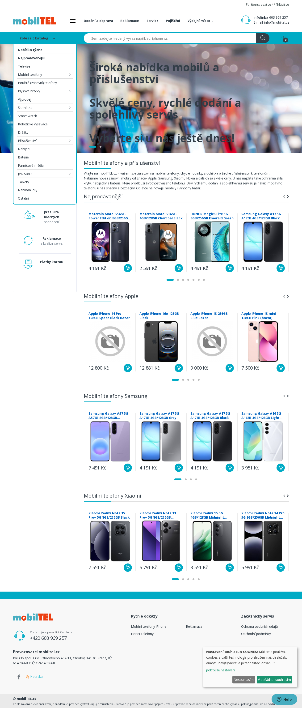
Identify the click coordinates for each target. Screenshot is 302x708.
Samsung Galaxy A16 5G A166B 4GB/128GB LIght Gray (261, 415)
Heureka (36, 676)
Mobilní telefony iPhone (148, 626)
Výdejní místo (199, 20)
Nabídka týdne (30, 49)
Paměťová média (31, 165)
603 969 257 (278, 17)
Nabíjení (24, 149)
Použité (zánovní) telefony (37, 83)
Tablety (23, 182)
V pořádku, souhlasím (274, 679)
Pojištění (173, 20)
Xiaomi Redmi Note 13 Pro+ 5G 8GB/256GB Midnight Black (157, 515)
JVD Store (25, 173)
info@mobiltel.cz (276, 22)
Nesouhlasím (244, 679)
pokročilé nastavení (220, 670)
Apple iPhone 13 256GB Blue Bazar (209, 315)
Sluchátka (25, 107)
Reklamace (129, 20)
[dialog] (250, 667)
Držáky (23, 132)
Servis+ (153, 20)
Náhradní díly (27, 190)
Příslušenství (27, 140)
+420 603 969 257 (48, 638)
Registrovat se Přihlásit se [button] (269, 4)
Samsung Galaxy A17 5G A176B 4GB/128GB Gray (159, 415)
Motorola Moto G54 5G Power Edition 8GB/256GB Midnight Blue (109, 216)
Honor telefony (142, 633)
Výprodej (24, 99)
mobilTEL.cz (27, 698)
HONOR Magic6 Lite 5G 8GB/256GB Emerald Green (212, 216)
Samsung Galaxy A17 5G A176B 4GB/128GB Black (261, 216)
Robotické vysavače (32, 124)
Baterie (23, 157)
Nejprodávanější (31, 58)
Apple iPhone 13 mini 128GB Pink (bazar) (258, 315)
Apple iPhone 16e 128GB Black (159, 315)
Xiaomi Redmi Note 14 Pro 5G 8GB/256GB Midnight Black (263, 515)
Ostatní (23, 198)
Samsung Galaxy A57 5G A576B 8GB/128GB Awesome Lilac (108, 415)
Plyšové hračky (29, 91)
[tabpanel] (151, 98)
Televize (24, 66)
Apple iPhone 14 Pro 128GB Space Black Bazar (109, 315)
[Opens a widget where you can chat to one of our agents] (284, 700)
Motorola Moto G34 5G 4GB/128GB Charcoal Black (161, 216)
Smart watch (27, 116)
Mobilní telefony (30, 74)
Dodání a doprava (98, 20)
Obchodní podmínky (256, 633)
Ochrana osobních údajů (259, 626)
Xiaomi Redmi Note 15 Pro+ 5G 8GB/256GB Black (109, 515)
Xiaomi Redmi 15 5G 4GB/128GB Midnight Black (207, 515)
